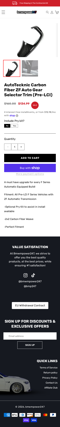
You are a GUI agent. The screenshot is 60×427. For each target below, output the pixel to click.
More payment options (30, 173)
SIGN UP (30, 345)
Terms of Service (49, 367)
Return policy (51, 372)
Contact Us (52, 382)
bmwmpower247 (34, 406)
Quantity (10, 139)
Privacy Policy (50, 377)
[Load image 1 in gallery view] (11, 68)
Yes (14, 126)
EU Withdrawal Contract (30, 305)
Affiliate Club (51, 387)
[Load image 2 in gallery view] (30, 68)
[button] (3, 12)
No (7, 126)
